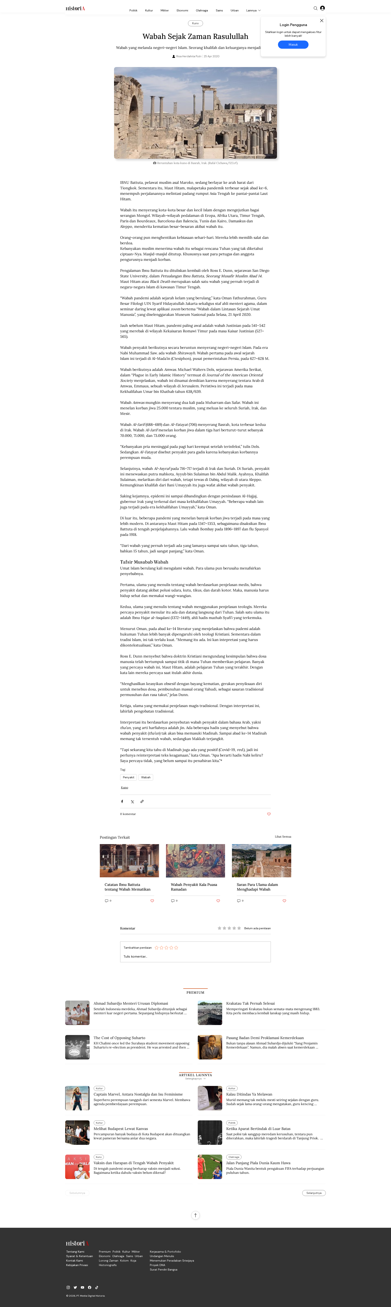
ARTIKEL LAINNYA (195, 1075)
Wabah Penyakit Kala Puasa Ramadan (194, 887)
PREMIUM (196, 992)
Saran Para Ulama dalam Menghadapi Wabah (257, 887)
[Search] (315, 8)
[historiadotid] (68, 1287)
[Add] (195, 113)
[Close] (321, 20)
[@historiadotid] (82, 1287)
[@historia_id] (75, 1287)
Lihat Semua (283, 836)
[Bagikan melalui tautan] (142, 801)
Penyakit (128, 777)
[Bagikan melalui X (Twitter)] (132, 801)
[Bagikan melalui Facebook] (122, 801)
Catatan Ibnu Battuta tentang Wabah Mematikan (127, 887)
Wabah (145, 777)
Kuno (124, 787)
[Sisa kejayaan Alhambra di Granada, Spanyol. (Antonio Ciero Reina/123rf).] (261, 860)
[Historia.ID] (75, 8)
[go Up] (195, 1215)
